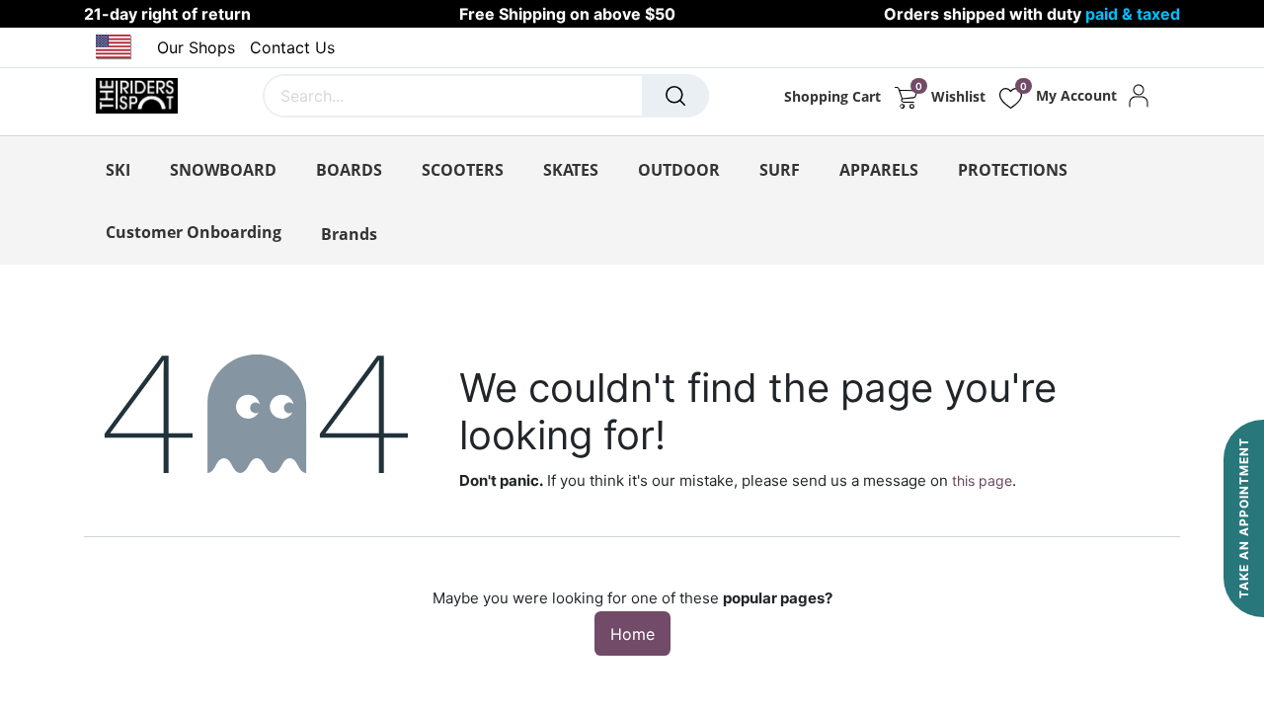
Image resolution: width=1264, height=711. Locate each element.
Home (632, 634)
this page (982, 480)
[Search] (675, 96)
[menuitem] (193, 232)
